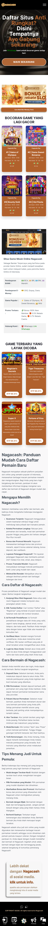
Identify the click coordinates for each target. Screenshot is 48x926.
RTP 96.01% (36, 391)
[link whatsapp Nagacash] (21, 908)
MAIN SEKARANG (24, 62)
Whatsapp (11, 50)
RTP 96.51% (12, 394)
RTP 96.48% (36, 441)
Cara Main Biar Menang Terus (24, 109)
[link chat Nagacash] (26, 908)
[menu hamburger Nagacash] (44, 5)
